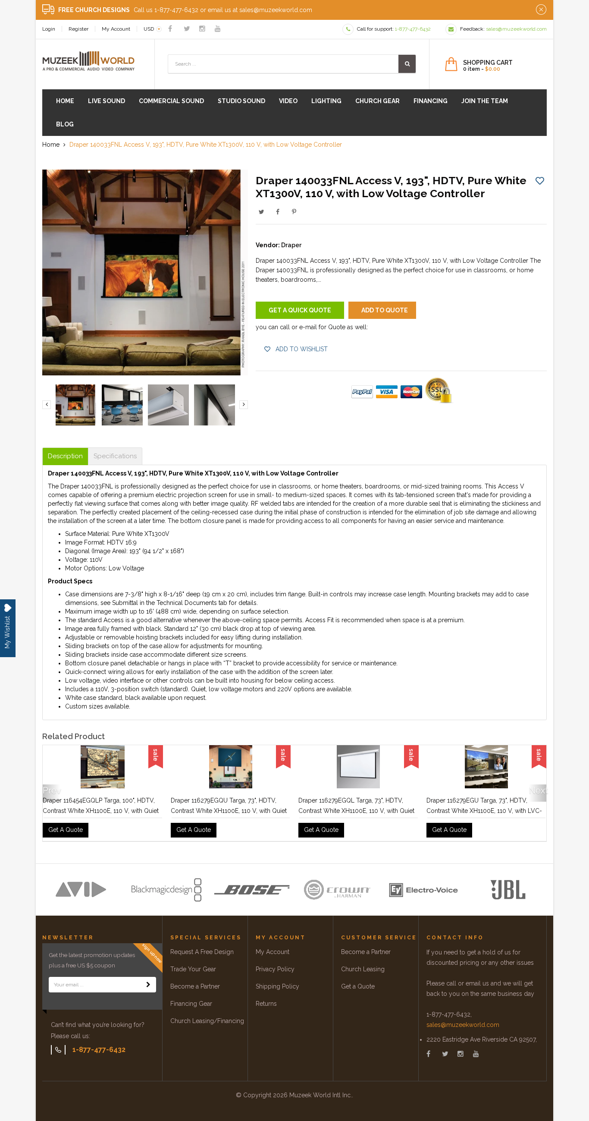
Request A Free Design (202, 951)
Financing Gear (191, 1003)
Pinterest (294, 211)
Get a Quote (358, 986)
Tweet (261, 211)
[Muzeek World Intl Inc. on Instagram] (202, 29)
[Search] (407, 64)
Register (78, 29)
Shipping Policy (277, 986)
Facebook (277, 211)
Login (48, 29)
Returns (266, 1003)
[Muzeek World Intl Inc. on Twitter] (187, 29)
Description (65, 456)
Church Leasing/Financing (207, 1020)
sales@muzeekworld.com (462, 1024)
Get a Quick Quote (300, 310)
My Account (116, 29)
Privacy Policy (275, 969)
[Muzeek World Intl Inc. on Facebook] (170, 29)
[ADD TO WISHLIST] (539, 180)
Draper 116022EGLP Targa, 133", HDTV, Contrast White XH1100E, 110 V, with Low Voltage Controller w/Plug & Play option (355, 811)
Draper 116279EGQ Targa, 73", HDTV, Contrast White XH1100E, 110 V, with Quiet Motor (101, 811)
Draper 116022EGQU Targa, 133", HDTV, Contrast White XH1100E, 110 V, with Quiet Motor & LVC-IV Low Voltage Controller (484, 811)
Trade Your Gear (193, 969)
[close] (541, 10)
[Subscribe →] (148, 984)
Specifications (115, 456)
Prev (51, 790)
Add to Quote (384, 310)
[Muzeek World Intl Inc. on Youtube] (218, 29)
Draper (291, 245)
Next (537, 790)
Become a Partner (195, 986)
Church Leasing (363, 969)
